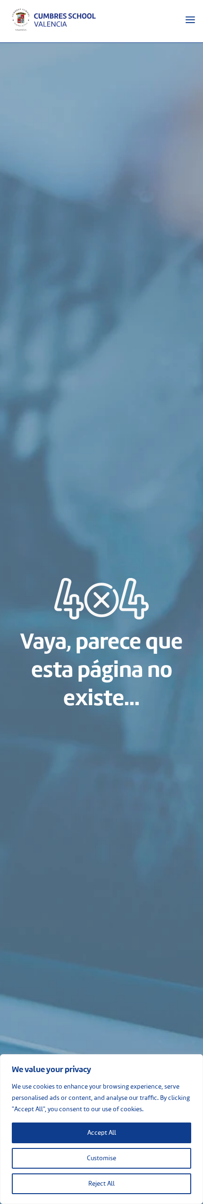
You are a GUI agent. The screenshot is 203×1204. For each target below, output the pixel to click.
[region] (101, 1129)
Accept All (101, 1133)
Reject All (101, 1183)
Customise (101, 1158)
